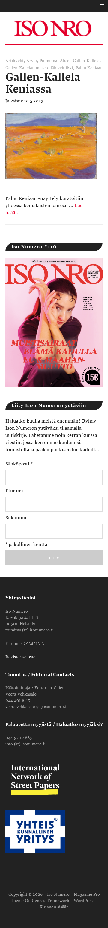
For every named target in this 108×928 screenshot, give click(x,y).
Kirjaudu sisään (54, 906)
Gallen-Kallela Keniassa (42, 83)
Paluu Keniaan (89, 67)
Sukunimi (15, 518)
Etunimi (14, 491)
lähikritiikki (62, 67)
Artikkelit (14, 60)
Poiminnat (49, 60)
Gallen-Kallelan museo (26, 67)
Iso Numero (54, 28)
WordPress (84, 900)
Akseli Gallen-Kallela (80, 60)
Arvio (31, 60)
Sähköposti (19, 464)
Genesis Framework (50, 900)
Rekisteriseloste (20, 656)
